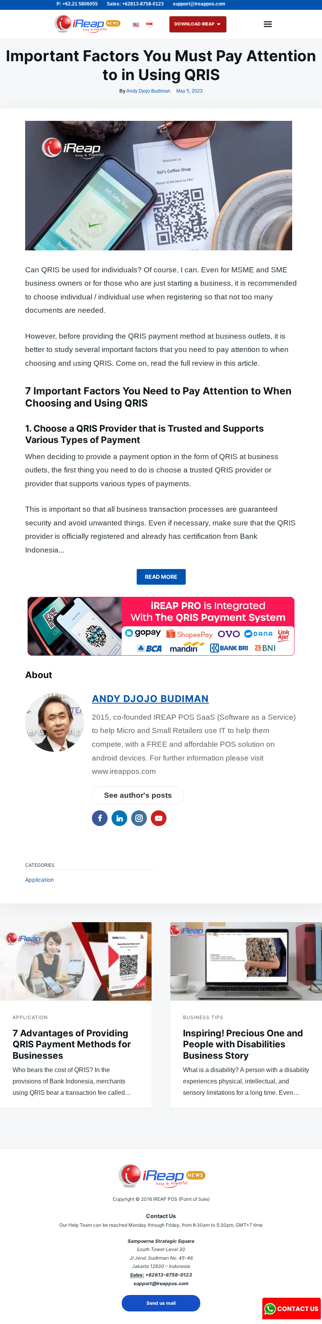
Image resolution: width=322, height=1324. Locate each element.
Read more (161, 576)
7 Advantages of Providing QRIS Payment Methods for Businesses (72, 1044)
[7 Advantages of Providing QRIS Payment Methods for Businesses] (76, 961)
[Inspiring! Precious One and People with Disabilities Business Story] (246, 961)
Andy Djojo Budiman (148, 91)
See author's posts (138, 795)
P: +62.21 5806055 (77, 4)
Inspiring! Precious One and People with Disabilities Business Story (243, 1044)
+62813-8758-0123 (168, 1275)
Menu (268, 24)
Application (39, 879)
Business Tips (203, 1017)
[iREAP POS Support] (292, 1317)
